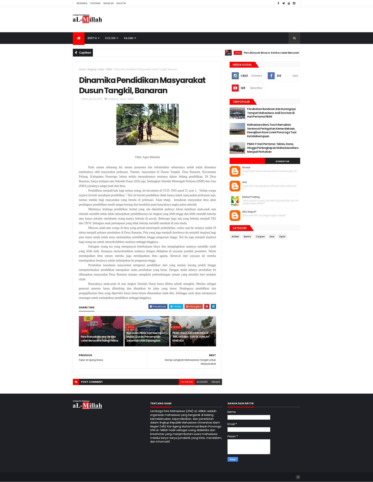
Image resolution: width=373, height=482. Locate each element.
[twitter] (283, 3)
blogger (202, 382)
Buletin (121, 3)
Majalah (109, 3)
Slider (109, 69)
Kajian (128, 38)
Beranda (82, 3)
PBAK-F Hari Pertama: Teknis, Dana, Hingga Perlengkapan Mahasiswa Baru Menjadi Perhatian (272, 147)
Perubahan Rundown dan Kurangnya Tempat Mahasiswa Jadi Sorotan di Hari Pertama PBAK (271, 113)
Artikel (235, 236)
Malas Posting (251, 197)
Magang (92, 69)
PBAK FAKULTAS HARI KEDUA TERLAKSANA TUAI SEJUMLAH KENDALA (190, 337)
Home (82, 69)
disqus (216, 382)
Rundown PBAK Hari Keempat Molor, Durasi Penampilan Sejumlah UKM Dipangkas (145, 337)
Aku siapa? (249, 211)
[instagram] (294, 3)
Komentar (282, 161)
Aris (244, 182)
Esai (272, 236)
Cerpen (260, 236)
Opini (228, 52)
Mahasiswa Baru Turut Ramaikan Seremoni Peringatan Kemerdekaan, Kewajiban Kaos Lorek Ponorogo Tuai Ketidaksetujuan (271, 130)
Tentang (95, 3)
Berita (92, 38)
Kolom (110, 38)
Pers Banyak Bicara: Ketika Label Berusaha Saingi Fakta (271, 53)
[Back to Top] (298, 477)
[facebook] (278, 3)
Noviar (246, 167)
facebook (187, 382)
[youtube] (289, 3)
